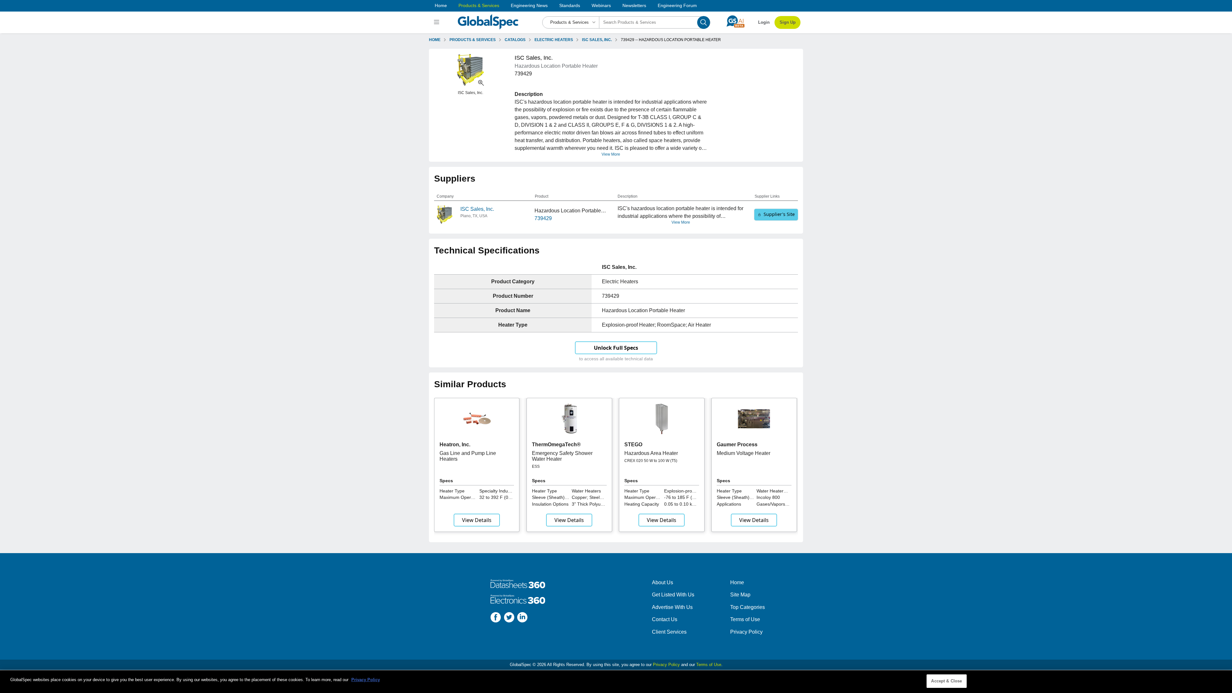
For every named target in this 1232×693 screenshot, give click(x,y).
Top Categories (747, 607)
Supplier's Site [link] (779, 214)
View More (611, 154)
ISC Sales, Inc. (477, 209)
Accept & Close (946, 681)
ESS (536, 466)
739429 (543, 218)
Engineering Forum (677, 5)
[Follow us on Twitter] (509, 618)
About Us (662, 582)
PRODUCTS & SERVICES (472, 40)
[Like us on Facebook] (496, 618)
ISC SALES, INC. (597, 40)
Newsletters (634, 5)
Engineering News (529, 5)
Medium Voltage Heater (743, 453)
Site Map (740, 594)
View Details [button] (477, 520)
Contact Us (664, 619)
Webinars (601, 5)
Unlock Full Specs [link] (616, 347)
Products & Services (478, 5)
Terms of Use (745, 619)
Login (764, 22)
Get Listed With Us (673, 594)
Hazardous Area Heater (651, 453)
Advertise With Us (672, 607)
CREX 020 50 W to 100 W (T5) (650, 460)
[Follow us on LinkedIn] (522, 618)
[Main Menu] (437, 22)
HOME (435, 40)
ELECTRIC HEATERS (554, 40)
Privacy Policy (746, 632)
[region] (616, 681)
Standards (569, 5)
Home (441, 5)
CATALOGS (515, 40)
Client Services (669, 632)
